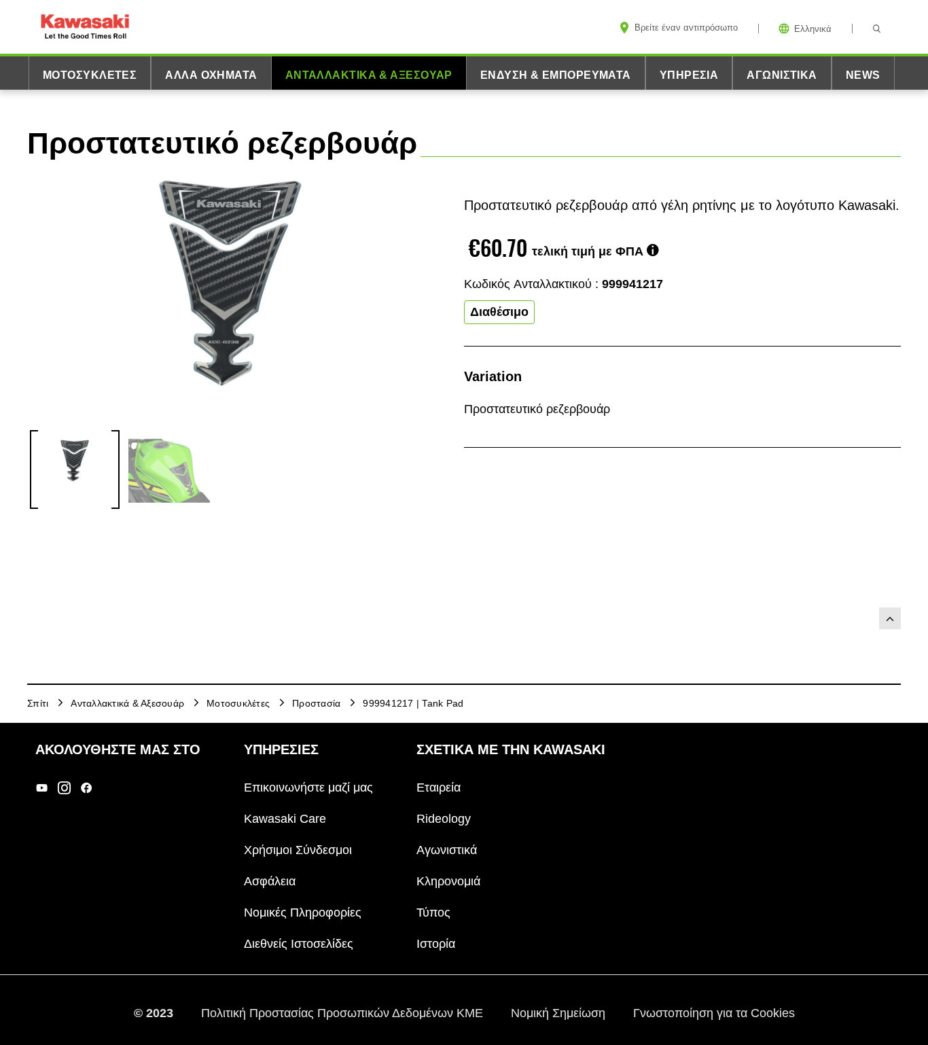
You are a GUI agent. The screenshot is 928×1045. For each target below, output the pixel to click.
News (863, 75)
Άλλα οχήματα (211, 75)
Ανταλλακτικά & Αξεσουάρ (368, 75)
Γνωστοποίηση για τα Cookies (714, 1013)
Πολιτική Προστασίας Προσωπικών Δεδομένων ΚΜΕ (343, 1013)
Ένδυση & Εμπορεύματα (555, 75)
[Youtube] (41, 788)
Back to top (890, 618)
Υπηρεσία (689, 75)
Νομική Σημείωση (560, 1013)
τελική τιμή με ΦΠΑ (587, 251)
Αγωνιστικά (782, 75)
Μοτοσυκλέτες (90, 75)
